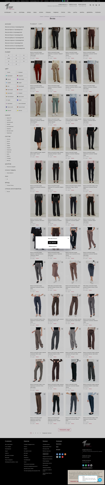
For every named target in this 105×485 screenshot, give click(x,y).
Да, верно (52, 242)
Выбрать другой (52, 246)
